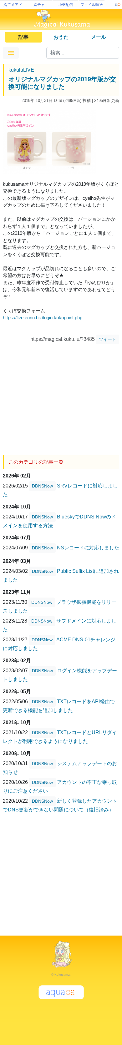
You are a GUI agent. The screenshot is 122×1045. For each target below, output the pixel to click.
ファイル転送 (91, 5)
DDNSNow (42, 485)
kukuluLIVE (21, 70)
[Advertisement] (61, 397)
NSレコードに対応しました (88, 547)
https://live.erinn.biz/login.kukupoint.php (42, 317)
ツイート (107, 339)
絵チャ (39, 5)
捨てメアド (12, 5)
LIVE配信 (65, 5)
